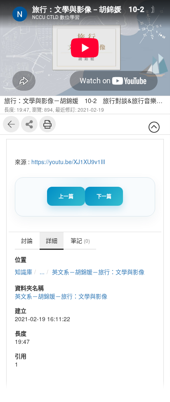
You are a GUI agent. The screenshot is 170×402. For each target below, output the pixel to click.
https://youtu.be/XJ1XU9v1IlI (68, 162)
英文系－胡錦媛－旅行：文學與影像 (98, 272)
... (42, 272)
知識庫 (23, 272)
